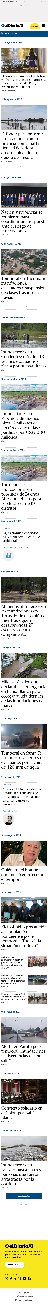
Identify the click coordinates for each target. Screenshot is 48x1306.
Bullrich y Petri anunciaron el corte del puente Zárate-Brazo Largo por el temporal (12, 961)
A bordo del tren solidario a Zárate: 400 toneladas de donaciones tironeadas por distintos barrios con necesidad (22, 796)
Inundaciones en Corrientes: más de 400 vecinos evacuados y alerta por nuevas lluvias (23, 359)
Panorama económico (21, 2)
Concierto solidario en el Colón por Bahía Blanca (22, 1113)
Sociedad (7, 784)
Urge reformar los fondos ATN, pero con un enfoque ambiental (21, 537)
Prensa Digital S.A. (24, 1292)
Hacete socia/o (34, 26)
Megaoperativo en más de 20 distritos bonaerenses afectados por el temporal (13, 996)
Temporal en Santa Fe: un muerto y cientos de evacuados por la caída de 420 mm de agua (23, 760)
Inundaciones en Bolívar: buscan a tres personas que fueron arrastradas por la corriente (21, 1174)
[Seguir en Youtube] (24, 1278)
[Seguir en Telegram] (15, 1278)
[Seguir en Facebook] (11, 1278)
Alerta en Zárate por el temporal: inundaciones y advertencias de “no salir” (23, 1053)
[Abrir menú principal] (43, 25)
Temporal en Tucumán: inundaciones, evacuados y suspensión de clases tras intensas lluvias (23, 287)
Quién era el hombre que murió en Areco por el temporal (23, 875)
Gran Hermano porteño (34, 2)
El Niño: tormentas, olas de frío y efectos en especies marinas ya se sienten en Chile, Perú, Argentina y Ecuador (24, 82)
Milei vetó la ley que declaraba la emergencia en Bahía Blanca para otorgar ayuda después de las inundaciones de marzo (23, 694)
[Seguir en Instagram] (19, 1278)
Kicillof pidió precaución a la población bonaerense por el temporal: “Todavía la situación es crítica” (24, 936)
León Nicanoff (6, 161)
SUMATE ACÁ (14, 1264)
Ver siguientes (24, 1196)
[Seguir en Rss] (29, 1278)
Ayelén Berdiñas (10, 811)
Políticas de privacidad (24, 1296)
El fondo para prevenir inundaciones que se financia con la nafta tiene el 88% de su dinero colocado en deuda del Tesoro (22, 146)
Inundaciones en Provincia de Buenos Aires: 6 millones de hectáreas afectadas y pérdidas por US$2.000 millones (23, 425)
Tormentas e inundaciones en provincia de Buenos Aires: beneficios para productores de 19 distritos (21, 496)
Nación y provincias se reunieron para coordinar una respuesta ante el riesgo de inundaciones (24, 221)
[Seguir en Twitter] (6, 1278)
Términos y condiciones (24, 1300)
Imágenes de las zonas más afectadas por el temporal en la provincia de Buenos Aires (13, 979)
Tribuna (6, 528)
